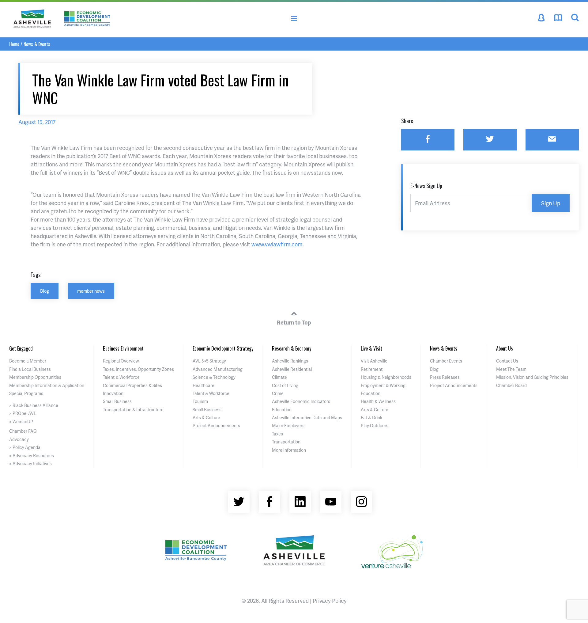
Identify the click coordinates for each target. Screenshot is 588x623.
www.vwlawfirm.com (277, 244)
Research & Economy (291, 348)
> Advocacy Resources (31, 455)
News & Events (37, 43)
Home (14, 43)
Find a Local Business (30, 369)
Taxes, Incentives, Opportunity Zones (138, 369)
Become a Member (27, 361)
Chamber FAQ (23, 431)
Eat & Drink (371, 417)
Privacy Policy (330, 600)
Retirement (372, 369)
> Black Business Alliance (33, 405)
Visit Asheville (374, 361)
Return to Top (294, 322)
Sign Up (550, 203)
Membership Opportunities (35, 377)
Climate (279, 377)
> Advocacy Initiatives (30, 463)
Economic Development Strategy (223, 348)
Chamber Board (511, 385)
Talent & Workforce (121, 377)
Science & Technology (214, 377)
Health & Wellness (378, 401)
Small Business (117, 401)
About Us (504, 348)
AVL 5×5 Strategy (209, 361)
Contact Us (507, 361)
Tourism (200, 401)
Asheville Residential (292, 369)
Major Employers (288, 425)
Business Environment (123, 348)
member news (91, 291)
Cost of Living (285, 385)
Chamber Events (446, 361)
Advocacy (19, 439)
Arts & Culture (206, 417)
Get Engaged (21, 348)
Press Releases (445, 377)
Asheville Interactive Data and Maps (307, 417)
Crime (278, 393)
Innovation (113, 393)
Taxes (277, 434)
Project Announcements (216, 425)
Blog (44, 291)
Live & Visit (371, 348)
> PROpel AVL (22, 413)
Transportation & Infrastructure (133, 409)
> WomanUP (21, 421)
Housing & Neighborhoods (386, 377)
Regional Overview (121, 361)
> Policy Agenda (24, 447)
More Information (289, 450)
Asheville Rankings (290, 361)
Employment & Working (383, 385)
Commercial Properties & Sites (132, 385)
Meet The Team (511, 369)
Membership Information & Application (46, 385)
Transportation (286, 442)
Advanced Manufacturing (218, 369)
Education (282, 409)
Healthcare (203, 385)
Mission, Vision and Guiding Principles (532, 377)
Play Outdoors (374, 425)
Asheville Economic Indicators (301, 401)
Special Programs (26, 393)
